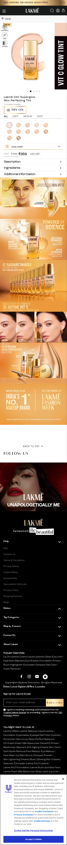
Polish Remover (12, 669)
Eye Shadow (32, 661)
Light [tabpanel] (15, 116)
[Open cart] (63, 11)
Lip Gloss (29, 739)
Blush (6, 665)
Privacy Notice (11, 566)
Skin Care (54, 747)
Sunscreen (9, 739)
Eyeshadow (23, 735)
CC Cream (8, 743)
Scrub (29, 755)
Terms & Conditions (14, 560)
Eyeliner (56, 735)
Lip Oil (6, 657)
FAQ (5, 548)
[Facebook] (21, 676)
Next (63, 131)
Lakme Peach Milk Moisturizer (19, 771)
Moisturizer (9, 747)
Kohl (12, 661)
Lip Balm (20, 755)
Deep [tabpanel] (40, 116)
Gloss (48, 657)
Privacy (8, 716)
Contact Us (9, 554)
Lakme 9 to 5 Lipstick (37, 763)
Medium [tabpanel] (27, 116)
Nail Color (51, 665)
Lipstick (15, 657)
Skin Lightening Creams (16, 759)
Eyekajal (34, 735)
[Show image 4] (36, 91)
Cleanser (8, 763)
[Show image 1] (28, 91)
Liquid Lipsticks (36, 657)
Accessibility (10, 578)
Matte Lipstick (20, 731)
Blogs (6, 602)
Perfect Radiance (44, 739)
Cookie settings (42, 821)
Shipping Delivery (12, 596)
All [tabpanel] (6, 116)
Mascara (20, 661)
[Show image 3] (33, 91)
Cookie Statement (44, 811)
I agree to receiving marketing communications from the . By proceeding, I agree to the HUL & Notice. (32, 713)
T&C (60, 713)
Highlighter (17, 665)
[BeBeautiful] (45, 677)
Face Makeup (33, 751)
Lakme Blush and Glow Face (45, 767)
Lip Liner (54, 771)
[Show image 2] (31, 91)
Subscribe (55, 702)
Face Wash (9, 755)
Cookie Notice (10, 572)
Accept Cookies (33, 839)
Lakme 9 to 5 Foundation (16, 767)
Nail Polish (45, 735)
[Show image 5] (39, 91)
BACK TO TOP (31, 446)
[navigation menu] (4, 11)
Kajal (6, 661)
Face (8, 19)
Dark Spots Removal (14, 751)
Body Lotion (42, 771)
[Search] (52, 11)
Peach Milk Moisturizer (27, 743)
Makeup (32, 731)
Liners (23, 657)
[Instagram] (29, 676)
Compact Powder (43, 755)
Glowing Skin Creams (48, 759)
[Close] (63, 779)
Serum (20, 739)
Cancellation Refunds (15, 584)
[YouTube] (37, 676)
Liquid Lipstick (45, 731)
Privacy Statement (24, 814)
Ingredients (12, 167)
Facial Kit (45, 743)
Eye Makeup (47, 751)
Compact (41, 665)
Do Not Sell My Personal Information (33, 830)
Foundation (46, 661)
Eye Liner (57, 657)
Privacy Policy (11, 590)
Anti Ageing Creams (37, 747)
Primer (57, 661)
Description (12, 161)
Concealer (29, 665)
